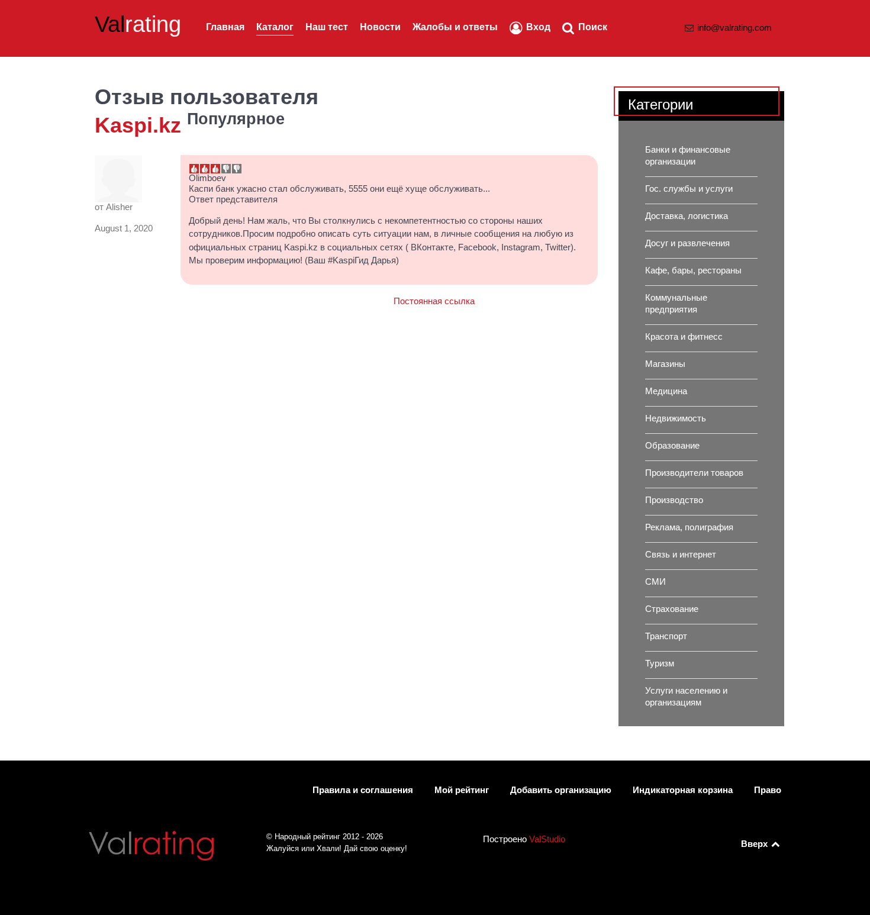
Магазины (665, 364)
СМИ (655, 582)
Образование (672, 445)
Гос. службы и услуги (689, 189)
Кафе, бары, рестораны (693, 270)
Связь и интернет (680, 554)
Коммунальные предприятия (676, 303)
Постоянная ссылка (434, 301)
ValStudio (547, 839)
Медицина (666, 391)
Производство (674, 500)
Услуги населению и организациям (686, 696)
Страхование (671, 609)
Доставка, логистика (686, 216)
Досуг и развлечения (687, 243)
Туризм (659, 663)
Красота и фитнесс (684, 336)
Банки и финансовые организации (687, 155)
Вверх (755, 844)
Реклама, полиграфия (689, 527)
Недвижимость (675, 418)
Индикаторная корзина (683, 790)
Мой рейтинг (461, 790)
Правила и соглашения (362, 790)
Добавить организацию (560, 790)
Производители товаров (694, 473)
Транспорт (666, 636)
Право (767, 790)
